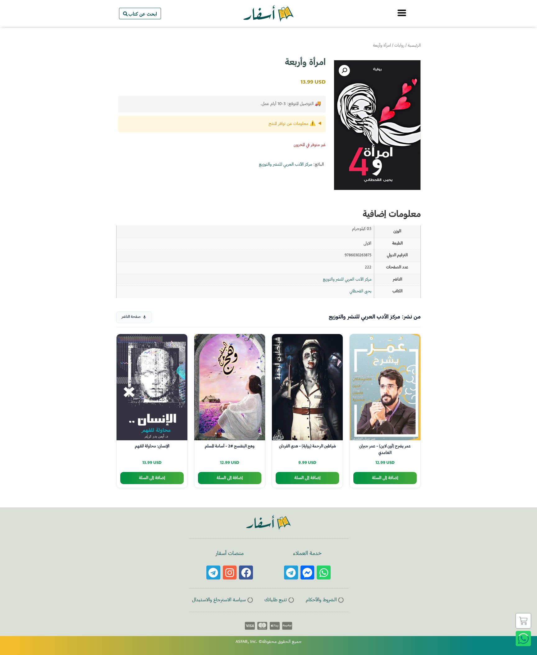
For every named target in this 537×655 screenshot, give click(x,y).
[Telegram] (291, 572)
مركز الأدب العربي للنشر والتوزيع (285, 164)
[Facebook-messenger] (307, 572)
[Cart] (523, 621)
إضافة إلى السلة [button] (385, 478)
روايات (399, 46)
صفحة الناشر (131, 317)
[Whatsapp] (324, 572)
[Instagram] (230, 572)
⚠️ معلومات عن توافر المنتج (292, 123)
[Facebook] (246, 572)
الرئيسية (414, 46)
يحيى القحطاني (360, 291)
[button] (344, 70)
